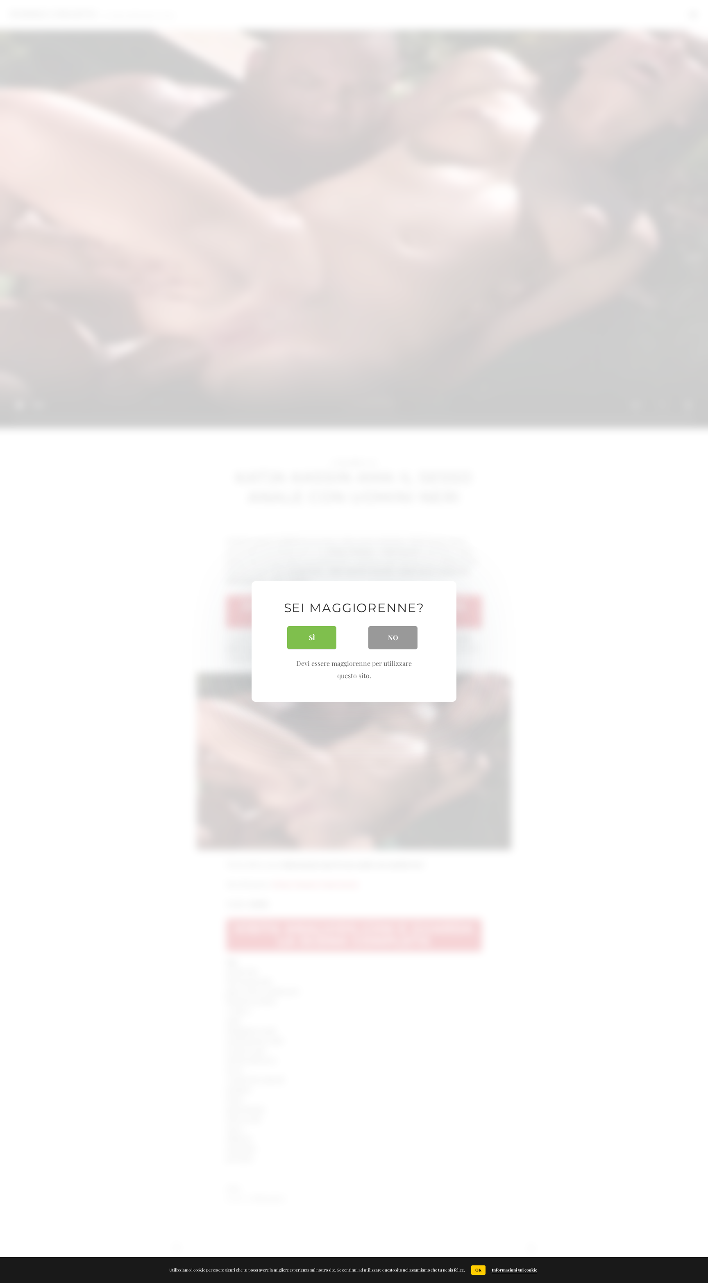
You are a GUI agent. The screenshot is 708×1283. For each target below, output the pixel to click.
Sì (312, 637)
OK (478, 1270)
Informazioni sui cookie (514, 1270)
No (393, 637)
